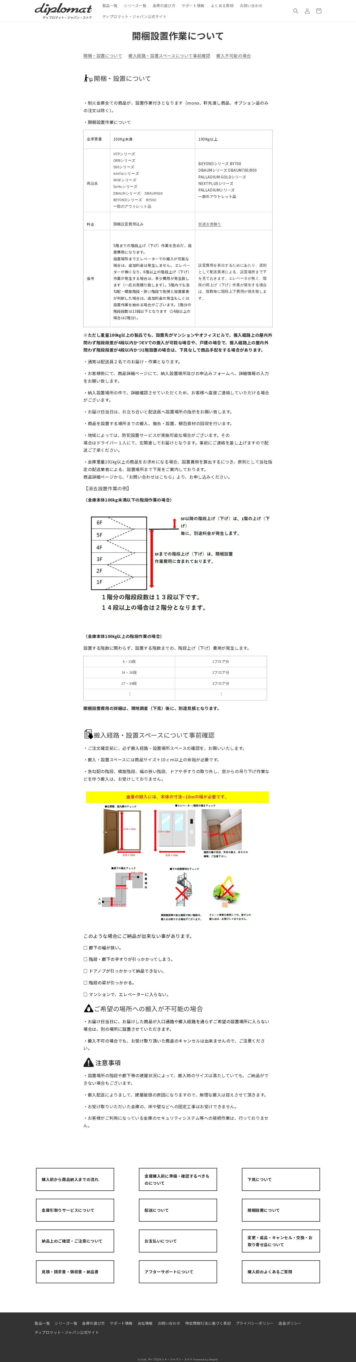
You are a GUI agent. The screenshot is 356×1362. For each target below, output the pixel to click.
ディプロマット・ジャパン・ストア (170, 1359)
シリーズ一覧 (66, 1323)
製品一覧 (42, 1323)
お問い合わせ (169, 1323)
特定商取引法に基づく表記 (208, 1323)
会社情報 (145, 1323)
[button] (296, 11)
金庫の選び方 (93, 1323)
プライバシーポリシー (255, 1323)
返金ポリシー (290, 1323)
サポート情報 (121, 1323)
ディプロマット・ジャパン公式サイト (67, 1332)
